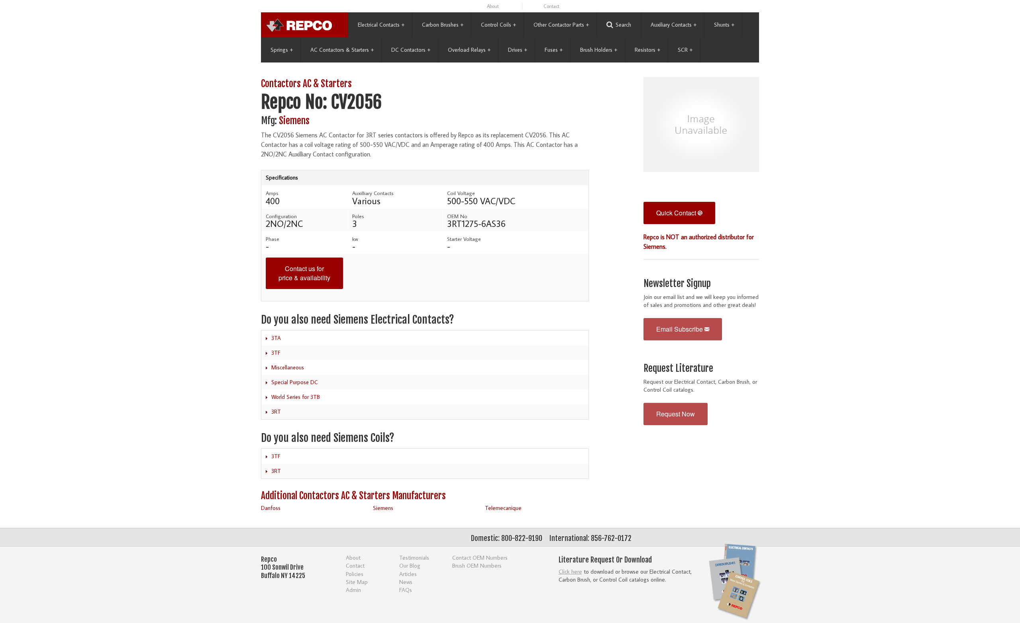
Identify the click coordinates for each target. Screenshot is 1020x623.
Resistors (647, 49)
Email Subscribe (680, 329)
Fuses (554, 49)
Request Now (675, 413)
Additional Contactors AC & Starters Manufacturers (353, 496)
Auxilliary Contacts (373, 193)
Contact (551, 6)
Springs (282, 49)
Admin (353, 590)
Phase (272, 238)
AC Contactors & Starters (342, 49)
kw (355, 238)
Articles (408, 574)
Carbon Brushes (442, 24)
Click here (570, 571)
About (493, 6)
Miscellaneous (287, 367)
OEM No (457, 216)
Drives (517, 49)
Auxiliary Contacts (673, 24)
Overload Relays (469, 49)
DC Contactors (410, 49)
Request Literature (678, 368)
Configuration (281, 216)
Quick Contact (677, 212)
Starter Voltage (464, 238)
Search (623, 24)
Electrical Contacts (381, 24)
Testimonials (414, 557)
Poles (358, 216)
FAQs (405, 590)
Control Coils (498, 24)
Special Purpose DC (294, 382)
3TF (275, 352)
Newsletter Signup (677, 283)
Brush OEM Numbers (477, 565)
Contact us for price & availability (304, 273)
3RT (276, 411)
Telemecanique (503, 508)
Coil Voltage (461, 193)
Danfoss (270, 508)
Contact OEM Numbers (480, 557)
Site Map (357, 582)
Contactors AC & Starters (306, 84)
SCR (685, 49)
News (405, 582)
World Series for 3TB (295, 396)
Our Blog (409, 565)
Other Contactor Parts (561, 24)
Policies (354, 574)
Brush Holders (598, 49)
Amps (272, 193)
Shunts (724, 24)
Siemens (294, 121)
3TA (276, 338)
